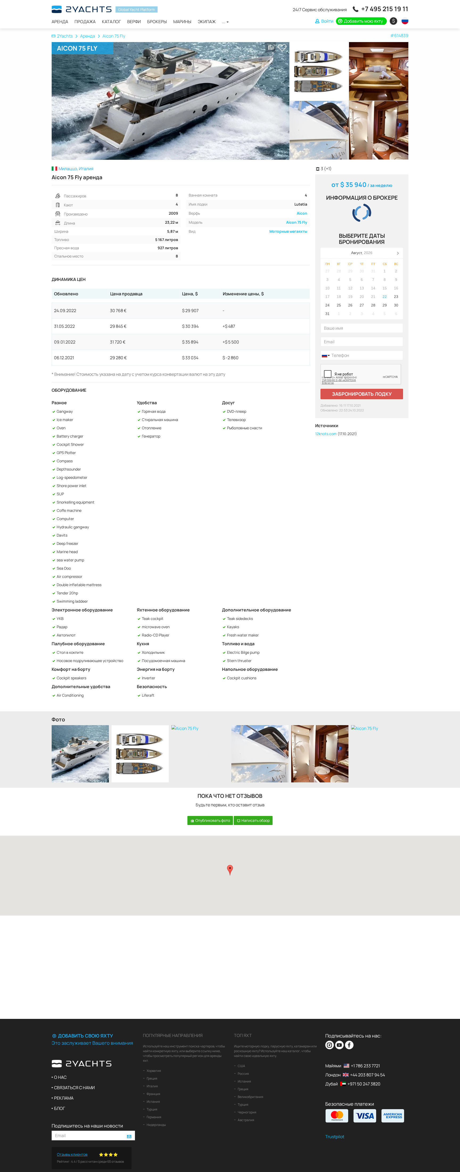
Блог (59, 1108)
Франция (153, 1094)
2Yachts (65, 36)
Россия (243, 1073)
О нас (60, 1077)
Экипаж (207, 21)
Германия (153, 1117)
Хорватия (153, 1070)
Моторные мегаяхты (288, 231)
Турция (151, 1109)
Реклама (63, 1098)
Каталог (111, 21)
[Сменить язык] (403, 21)
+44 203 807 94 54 (367, 1075)
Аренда (60, 21)
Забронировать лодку (362, 394)
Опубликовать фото (212, 820)
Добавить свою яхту (85, 1035)
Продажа (85, 21)
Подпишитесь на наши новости (87, 1125)
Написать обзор (255, 820)
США (241, 1066)
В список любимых (282, 47)
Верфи (134, 21)
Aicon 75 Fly (296, 222)
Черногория (246, 1112)
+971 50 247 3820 (363, 1084)
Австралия (245, 1120)
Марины (182, 21)
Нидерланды (156, 1124)
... (224, 21)
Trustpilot (334, 1137)
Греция (151, 1078)
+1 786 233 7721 (365, 1066)
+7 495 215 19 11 (384, 8)
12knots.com (326, 433)
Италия (152, 1086)
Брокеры (157, 21)
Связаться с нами (74, 1088)
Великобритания (250, 1097)
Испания (153, 1101)
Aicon (302, 213)
